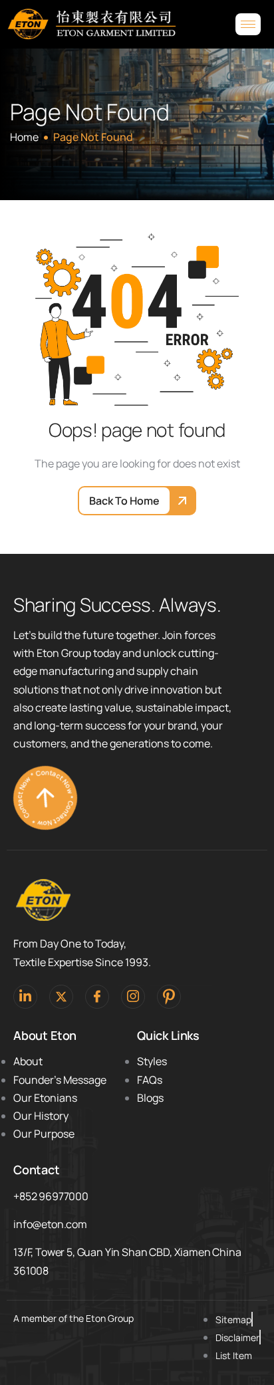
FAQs (149, 1079)
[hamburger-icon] (248, 24)
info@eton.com (50, 1224)
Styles (152, 1061)
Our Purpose (43, 1133)
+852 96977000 (50, 1196)
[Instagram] (133, 997)
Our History (40, 1115)
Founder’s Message (59, 1079)
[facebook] (97, 997)
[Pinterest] (169, 997)
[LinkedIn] (25, 997)
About (28, 1061)
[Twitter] (61, 997)
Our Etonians (45, 1097)
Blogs (150, 1097)
